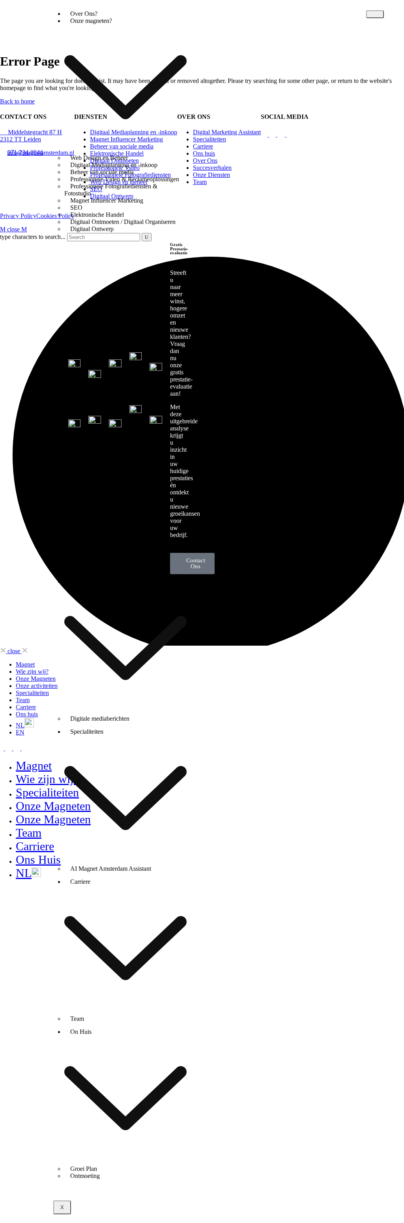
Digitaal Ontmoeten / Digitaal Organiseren (123, 221)
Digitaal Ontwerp (92, 228)
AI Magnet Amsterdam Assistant (110, 868)
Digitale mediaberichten (99, 718)
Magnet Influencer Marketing (106, 200)
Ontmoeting (85, 1175)
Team (77, 1018)
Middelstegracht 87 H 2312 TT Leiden (31, 136)
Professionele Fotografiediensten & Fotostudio (110, 190)
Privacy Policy (18, 215)
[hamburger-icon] (375, 14)
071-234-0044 (25, 152)
